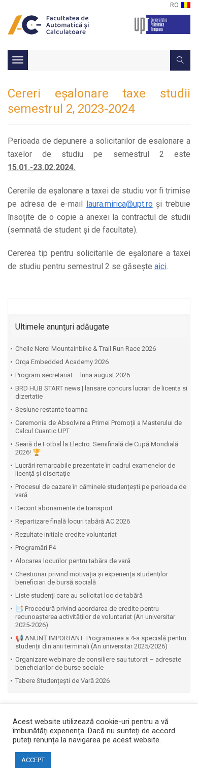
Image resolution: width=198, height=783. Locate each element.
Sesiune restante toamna (51, 409)
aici (160, 266)
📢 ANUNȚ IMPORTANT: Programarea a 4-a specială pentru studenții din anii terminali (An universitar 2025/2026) (100, 642)
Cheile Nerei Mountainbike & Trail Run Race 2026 (85, 348)
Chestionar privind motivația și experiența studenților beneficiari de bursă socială (91, 578)
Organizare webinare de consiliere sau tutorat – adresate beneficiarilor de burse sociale (98, 663)
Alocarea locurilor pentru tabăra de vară (72, 561)
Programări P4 (35, 547)
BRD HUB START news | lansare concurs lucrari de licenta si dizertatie (101, 392)
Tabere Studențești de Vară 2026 (62, 680)
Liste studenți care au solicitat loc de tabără (79, 595)
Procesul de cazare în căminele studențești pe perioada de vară (100, 491)
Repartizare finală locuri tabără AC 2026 (72, 521)
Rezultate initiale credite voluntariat (66, 534)
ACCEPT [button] (33, 760)
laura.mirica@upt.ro (119, 204)
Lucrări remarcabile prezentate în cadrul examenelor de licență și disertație (95, 469)
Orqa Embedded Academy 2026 (62, 362)
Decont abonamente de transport (64, 508)
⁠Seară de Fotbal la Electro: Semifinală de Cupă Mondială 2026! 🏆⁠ (96, 448)
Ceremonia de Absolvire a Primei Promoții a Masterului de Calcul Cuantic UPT (98, 427)
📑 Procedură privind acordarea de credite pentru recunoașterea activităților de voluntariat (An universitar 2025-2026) (95, 617)
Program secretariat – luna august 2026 (72, 375)
